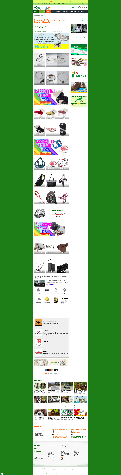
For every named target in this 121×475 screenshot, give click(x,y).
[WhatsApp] (52, 370)
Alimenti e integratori (64, 446)
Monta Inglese (50, 452)
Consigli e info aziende (50, 373)
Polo (48, 455)
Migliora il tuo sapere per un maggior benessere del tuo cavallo (67, 404)
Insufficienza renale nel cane (39, 417)
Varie (48, 456)
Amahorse (45, 330)
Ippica (49, 451)
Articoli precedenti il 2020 (65, 458)
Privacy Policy (36, 460)
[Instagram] (75, 20)
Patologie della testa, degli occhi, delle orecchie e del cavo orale (61, 434)
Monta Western (50, 453)
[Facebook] (46, 370)
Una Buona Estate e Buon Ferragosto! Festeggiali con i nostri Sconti (80, 405)
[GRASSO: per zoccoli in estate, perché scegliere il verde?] (40, 386)
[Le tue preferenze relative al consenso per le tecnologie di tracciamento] (2, 474)
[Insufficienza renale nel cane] (40, 412)
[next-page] (36, 423)
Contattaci (35, 455)
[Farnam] (79, 92)
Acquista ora (51, 87)
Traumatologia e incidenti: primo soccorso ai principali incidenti (61, 437)
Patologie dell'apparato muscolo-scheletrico (61, 432)
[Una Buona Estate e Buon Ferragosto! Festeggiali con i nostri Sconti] (80, 399)
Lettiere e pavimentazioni (65, 450)
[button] (84, 4)
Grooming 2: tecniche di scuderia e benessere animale (79, 432)
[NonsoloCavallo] (72, 37)
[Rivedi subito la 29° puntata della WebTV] (67, 412)
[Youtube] (85, 20)
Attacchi (49, 446)
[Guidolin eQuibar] (79, 67)
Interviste (49, 450)
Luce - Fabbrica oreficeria (49, 321)
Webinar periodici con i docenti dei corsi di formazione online (79, 437)
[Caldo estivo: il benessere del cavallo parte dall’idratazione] (40, 399)
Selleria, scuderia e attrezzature (65, 453)
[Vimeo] (82, 20)
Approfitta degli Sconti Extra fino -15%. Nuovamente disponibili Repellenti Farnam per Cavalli (79, 418)
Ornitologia (75, 453)
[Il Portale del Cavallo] (38, 8)
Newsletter (55, 373)
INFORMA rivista (37, 445)
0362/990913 (37, 473)
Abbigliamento (63, 445)
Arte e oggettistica (77, 449)
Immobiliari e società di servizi (65, 449)
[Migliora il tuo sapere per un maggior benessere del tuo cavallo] (67, 399)
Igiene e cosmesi (76, 452)
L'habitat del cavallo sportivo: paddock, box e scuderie (78, 434)
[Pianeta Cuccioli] (80, 37)
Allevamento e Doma (51, 445)
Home (35, 15)
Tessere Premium (37, 444)
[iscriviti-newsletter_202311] (79, 106)
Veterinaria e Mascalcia (51, 457)
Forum (62, 459)
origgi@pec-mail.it (54, 473)
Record (45, 351)
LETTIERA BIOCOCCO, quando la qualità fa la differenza (53, 418)
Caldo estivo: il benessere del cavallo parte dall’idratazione (40, 404)
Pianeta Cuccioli (84, 37)
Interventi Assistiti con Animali (52, 449)
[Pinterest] (50, 370)
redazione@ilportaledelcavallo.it (45, 473)
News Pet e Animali (51, 454)
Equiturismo (41, 15)
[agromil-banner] (79, 79)
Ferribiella (45, 341)
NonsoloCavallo (76, 37)
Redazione (35, 456)
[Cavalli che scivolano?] (54, 386)
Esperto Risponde (37, 451)
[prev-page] (34, 423)
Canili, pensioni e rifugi (77, 450)
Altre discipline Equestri (51, 458)
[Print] (57, 370)
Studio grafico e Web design (38, 458)
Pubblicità (35, 457)
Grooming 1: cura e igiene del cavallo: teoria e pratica (80, 430)
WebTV (35, 447)
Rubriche (37, 15)
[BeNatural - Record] (51, 363)
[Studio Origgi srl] (79, 54)
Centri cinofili (76, 451)
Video (35, 452)
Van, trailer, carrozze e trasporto (66, 454)
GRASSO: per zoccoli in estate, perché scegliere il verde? (39, 391)
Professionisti (63, 452)
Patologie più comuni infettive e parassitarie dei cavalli (61, 430)
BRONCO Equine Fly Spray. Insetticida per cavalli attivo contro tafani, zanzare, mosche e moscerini (80, 391)
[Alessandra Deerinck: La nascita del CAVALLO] (67, 386)
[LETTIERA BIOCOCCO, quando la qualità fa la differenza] (54, 412)
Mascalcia (62, 451)
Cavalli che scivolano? (51, 390)
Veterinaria (62, 455)
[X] (48, 370)
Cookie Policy (36, 461)
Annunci (35, 448)
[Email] (55, 370)
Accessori (75, 446)
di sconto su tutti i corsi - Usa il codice (60, 1)
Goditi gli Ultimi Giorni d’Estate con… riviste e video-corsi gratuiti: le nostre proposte (54, 405)
